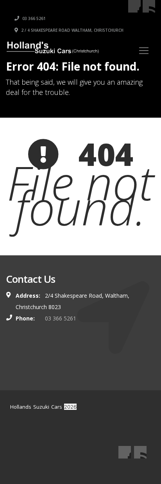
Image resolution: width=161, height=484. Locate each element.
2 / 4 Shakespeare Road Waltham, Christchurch (71, 30)
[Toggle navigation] (144, 50)
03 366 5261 (33, 18)
